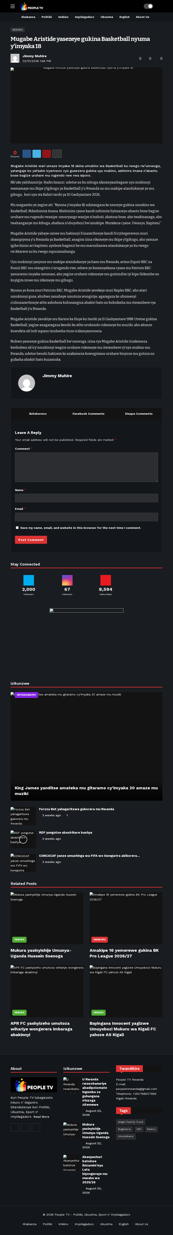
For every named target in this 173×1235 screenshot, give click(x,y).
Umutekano (126, 1136)
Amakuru (99, 939)
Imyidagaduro (26, 695)
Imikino (17, 29)
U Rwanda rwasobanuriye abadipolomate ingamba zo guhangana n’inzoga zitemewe (94, 1092)
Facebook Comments (88, 413)
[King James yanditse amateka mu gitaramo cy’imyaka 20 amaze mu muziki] (86, 746)
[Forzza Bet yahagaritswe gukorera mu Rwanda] (23, 816)
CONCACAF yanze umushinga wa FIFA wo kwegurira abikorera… (89, 856)
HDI (139, 1129)
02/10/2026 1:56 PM (37, 61)
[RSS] (36, 1127)
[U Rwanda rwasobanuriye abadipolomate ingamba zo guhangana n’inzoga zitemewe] (71, 1085)
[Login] (159, 6)
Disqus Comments (139, 413)
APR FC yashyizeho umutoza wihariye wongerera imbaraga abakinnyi (41, 1029)
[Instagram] (25, 1127)
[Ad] (86, 640)
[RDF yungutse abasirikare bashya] (23, 839)
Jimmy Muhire (35, 56)
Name (20, 490)
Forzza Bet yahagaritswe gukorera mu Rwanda (76, 809)
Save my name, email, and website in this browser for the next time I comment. (80, 527)
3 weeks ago (51, 815)
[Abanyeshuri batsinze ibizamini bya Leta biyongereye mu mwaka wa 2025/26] (71, 1163)
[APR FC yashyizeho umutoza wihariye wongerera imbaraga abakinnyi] (47, 991)
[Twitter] (15, 1127)
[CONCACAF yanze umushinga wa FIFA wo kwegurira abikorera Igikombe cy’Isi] (23, 863)
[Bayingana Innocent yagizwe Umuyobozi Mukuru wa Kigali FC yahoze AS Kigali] (126, 991)
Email (20, 509)
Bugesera (124, 1129)
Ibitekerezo (38, 413)
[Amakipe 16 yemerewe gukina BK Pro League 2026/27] (126, 918)
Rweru (151, 1129)
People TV (62, 1214)
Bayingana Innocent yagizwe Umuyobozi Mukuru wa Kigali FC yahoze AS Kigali (123, 1029)
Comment (24, 449)
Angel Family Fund (130, 1122)
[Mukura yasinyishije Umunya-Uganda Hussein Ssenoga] (47, 918)
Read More (41, 1116)
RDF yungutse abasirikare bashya (65, 832)
